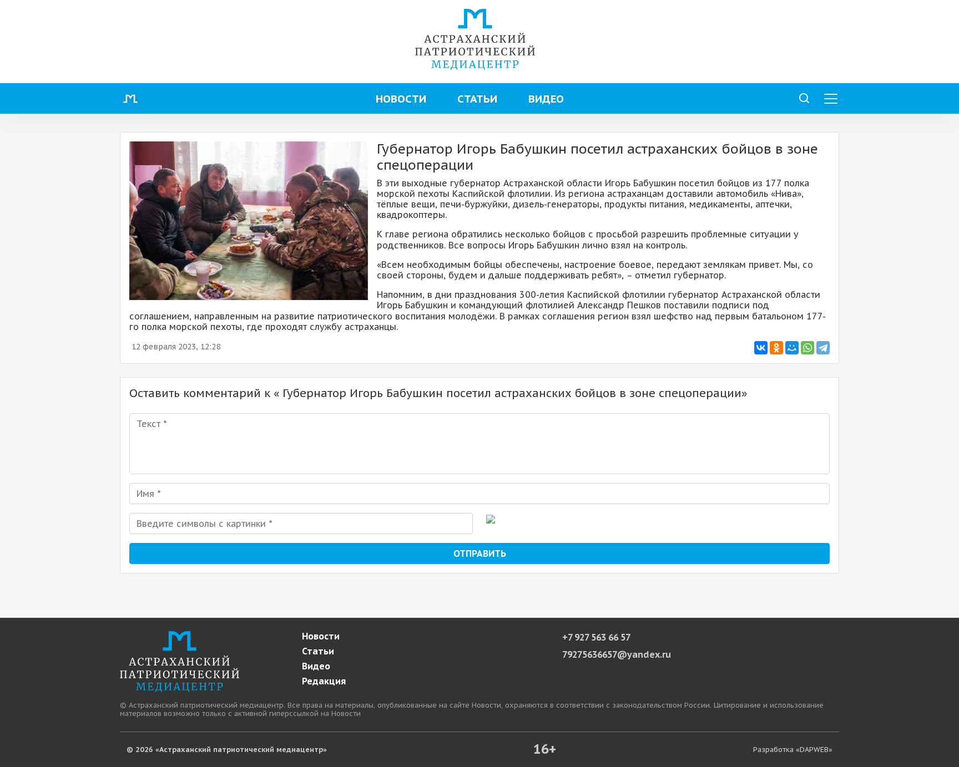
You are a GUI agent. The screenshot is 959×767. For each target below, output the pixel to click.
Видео (546, 98)
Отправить (479, 553)
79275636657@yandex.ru (616, 654)
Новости (401, 98)
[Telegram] (823, 347)
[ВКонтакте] (761, 347)
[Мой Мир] (792, 347)
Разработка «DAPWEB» (792, 749)
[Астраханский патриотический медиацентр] (474, 38)
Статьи (477, 98)
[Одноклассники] (776, 347)
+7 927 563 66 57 (596, 637)
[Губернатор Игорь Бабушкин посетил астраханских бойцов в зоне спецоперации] (248, 220)
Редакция (324, 681)
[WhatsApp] (807, 347)
